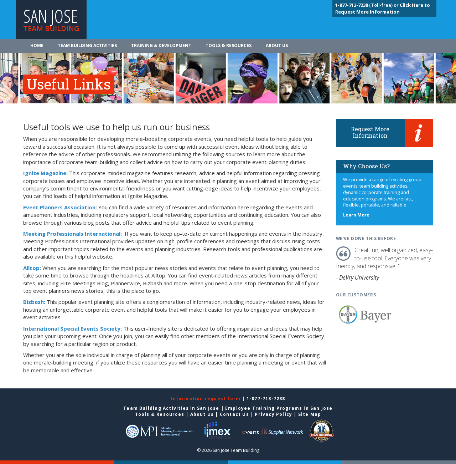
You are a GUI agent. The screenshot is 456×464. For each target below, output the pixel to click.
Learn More (356, 215)
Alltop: (32, 267)
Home (36, 45)
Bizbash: (34, 301)
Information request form (206, 399)
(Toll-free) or (367, 5)
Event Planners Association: (60, 207)
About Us (277, 45)
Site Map (309, 414)
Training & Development (161, 45)
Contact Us (234, 414)
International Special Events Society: (72, 328)
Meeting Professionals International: (73, 233)
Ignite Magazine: (45, 173)
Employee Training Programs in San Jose (279, 408)
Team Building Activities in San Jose (171, 408)
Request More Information (370, 132)
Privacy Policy (273, 414)
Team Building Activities (87, 45)
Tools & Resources (229, 45)
